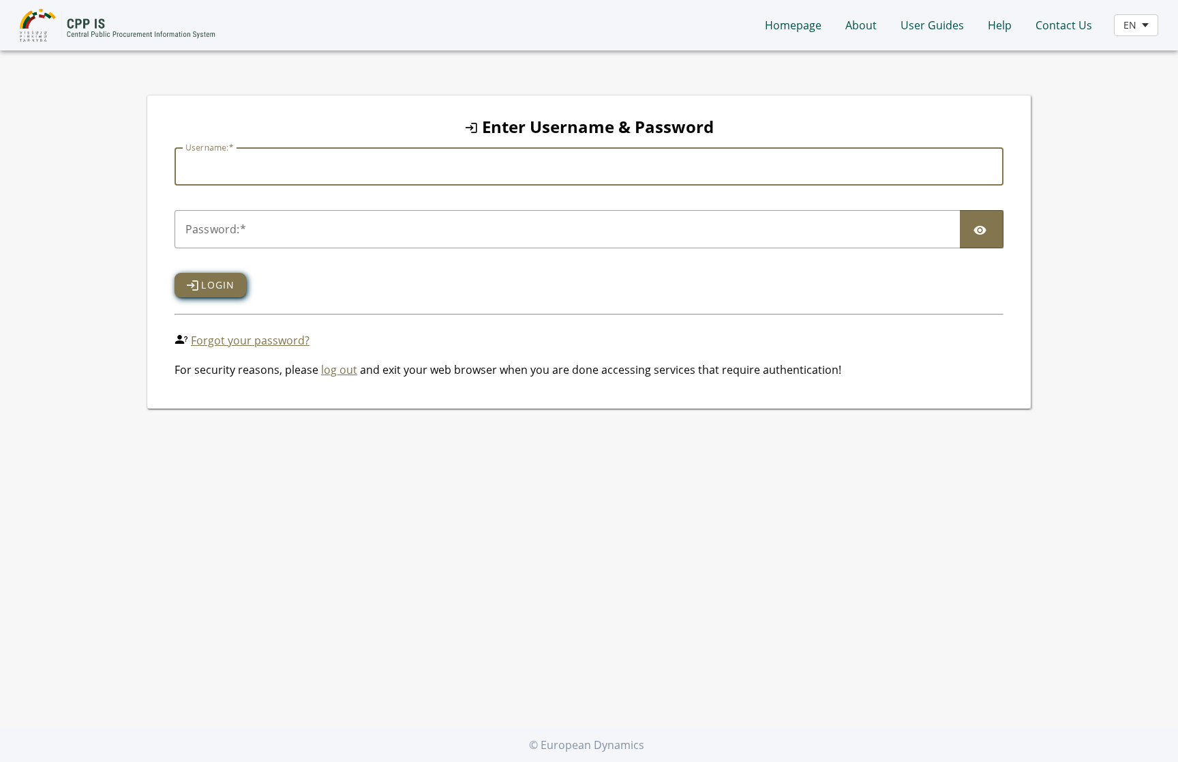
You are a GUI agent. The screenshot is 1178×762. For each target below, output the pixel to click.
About (861, 25)
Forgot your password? (250, 340)
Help (1000, 25)
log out (339, 369)
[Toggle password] (981, 229)
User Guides (932, 25)
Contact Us (1064, 25)
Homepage (793, 25)
